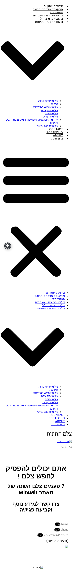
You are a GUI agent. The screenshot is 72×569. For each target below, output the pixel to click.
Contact (58, 414)
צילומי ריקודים (50, 116)
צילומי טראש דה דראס (45, 107)
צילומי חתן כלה (49, 110)
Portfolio (57, 418)
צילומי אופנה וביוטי (47, 411)
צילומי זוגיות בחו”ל (48, 100)
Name (64, 524)
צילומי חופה (51, 113)
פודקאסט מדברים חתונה (50, 295)
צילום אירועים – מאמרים (50, 302)
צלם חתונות (56, 138)
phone (64, 529)
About (60, 421)
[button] (36, 215)
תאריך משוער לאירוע (55, 535)
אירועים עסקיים (55, 292)
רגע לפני (53, 103)
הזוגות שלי (58, 299)
